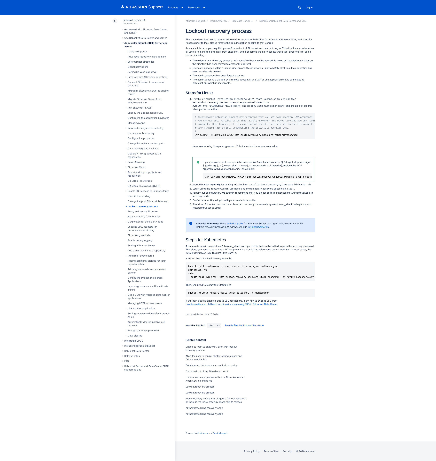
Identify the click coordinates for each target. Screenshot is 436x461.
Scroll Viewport (220, 433)
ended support (235, 223)
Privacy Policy (252, 451)
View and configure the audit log (146, 128)
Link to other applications (141, 308)
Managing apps (136, 122)
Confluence (202, 433)
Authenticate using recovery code (204, 407)
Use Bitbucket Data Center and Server (145, 37)
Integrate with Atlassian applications (147, 77)
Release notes (132, 356)
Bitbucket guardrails (139, 235)
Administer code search (141, 255)
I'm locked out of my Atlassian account (207, 371)
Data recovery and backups (143, 148)
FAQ (126, 361)
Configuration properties (141, 138)
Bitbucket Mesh (136, 167)
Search (299, 7)
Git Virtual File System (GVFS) (144, 185)
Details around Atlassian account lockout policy (212, 365)
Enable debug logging (140, 240)
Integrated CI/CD (133, 340)
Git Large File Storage (140, 180)
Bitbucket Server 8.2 (134, 20)
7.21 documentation (258, 226)
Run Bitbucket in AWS (140, 107)
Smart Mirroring (136, 162)
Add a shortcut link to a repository (146, 250)
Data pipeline (135, 335)
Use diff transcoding (139, 196)
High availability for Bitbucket (144, 216)
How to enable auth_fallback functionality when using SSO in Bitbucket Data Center (231, 304)
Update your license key (141, 133)
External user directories (141, 61)
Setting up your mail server (142, 71)
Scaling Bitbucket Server (141, 245)
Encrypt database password (143, 330)
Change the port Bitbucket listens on (148, 201)
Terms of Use (271, 451)
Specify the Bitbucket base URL (145, 112)
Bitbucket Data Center (136, 350)
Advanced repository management (147, 56)
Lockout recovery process (143, 206)
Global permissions (138, 66)
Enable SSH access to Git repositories (148, 191)
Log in (309, 7)
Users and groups (137, 51)
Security (287, 451)
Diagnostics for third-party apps (145, 221)
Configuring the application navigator (148, 117)
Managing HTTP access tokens (145, 303)
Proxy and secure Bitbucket (143, 211)
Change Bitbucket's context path (146, 143)
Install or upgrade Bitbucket (139, 345)
